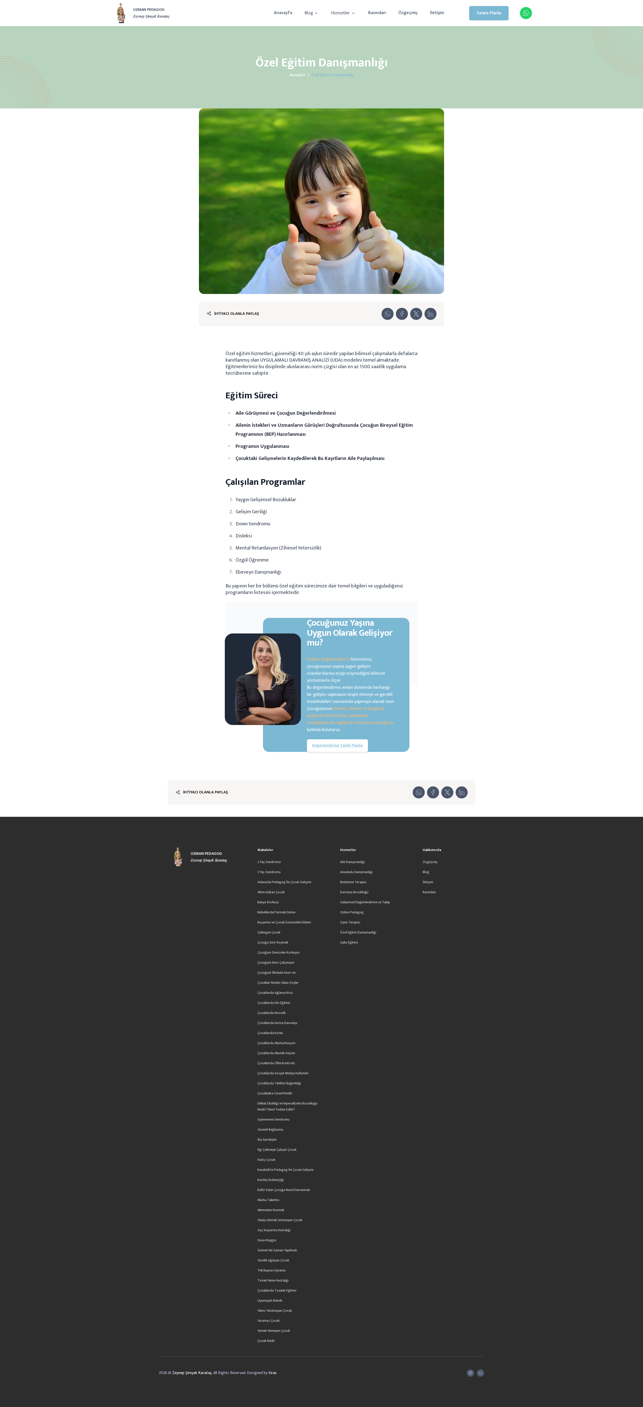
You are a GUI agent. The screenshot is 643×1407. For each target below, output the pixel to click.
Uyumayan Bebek (269, 1300)
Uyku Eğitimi (349, 942)
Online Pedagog (352, 912)
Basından (377, 13)
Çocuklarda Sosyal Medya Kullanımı (282, 1073)
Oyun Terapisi (350, 922)
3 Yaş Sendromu (269, 872)
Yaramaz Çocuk (268, 1321)
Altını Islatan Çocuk (271, 892)
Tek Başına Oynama (271, 1270)
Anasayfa (283, 13)
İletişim (437, 13)
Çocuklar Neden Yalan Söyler (278, 983)
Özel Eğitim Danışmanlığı (358, 932)
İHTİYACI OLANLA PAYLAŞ (236, 313)
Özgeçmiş (407, 13)
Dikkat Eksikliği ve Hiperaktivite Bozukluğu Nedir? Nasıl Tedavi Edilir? (287, 1106)
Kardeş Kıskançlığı (270, 1180)
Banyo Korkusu (268, 902)
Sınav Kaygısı (266, 1240)
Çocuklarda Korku (270, 1033)
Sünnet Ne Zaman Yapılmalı (277, 1250)
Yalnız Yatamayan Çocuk (274, 1310)
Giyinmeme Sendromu (273, 1119)
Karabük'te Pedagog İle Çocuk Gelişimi (285, 1170)
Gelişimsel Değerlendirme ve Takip (365, 902)
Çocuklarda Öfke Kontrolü (276, 1063)
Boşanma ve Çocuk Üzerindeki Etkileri (284, 922)
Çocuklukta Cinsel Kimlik (274, 1093)
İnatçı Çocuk (266, 1160)
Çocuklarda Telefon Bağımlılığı (279, 1083)
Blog (309, 13)
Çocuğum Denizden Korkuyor (278, 952)
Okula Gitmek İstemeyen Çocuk (279, 1220)
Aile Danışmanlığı (352, 862)
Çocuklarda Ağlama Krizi (275, 993)
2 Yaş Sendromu (269, 862)
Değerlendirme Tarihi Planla (337, 745)
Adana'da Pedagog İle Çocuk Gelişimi (284, 882)
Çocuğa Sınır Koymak (272, 942)
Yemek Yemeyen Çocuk (273, 1331)
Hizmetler (341, 13)
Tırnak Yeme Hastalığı (273, 1280)
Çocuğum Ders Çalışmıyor (276, 962)
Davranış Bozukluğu (354, 892)
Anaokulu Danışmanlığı (356, 872)
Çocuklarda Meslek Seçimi (276, 1053)
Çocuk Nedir (266, 1341)
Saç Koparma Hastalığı (274, 1230)
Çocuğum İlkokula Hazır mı (276, 972)
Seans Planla (489, 13)
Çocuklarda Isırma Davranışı (277, 1023)
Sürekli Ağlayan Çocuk (273, 1260)
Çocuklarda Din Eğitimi (273, 1003)
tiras (273, 1373)
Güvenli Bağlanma (270, 1129)
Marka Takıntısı (268, 1200)
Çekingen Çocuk (268, 932)
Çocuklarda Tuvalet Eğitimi (276, 1290)
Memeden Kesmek (270, 1210)
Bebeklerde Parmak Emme (276, 912)
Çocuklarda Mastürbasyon (276, 1043)
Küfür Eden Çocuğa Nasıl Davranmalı (283, 1190)
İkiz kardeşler (267, 1139)
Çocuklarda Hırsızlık (271, 1013)
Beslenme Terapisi (353, 882)
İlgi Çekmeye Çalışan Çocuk (276, 1150)
